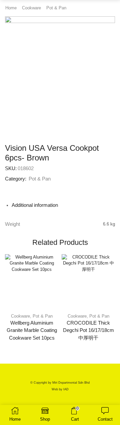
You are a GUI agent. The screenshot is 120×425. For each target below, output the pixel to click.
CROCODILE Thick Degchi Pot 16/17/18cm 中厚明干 (88, 330)
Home (11, 7)
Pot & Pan (56, 7)
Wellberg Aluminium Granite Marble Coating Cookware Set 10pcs (32, 330)
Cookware (31, 7)
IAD (66, 389)
